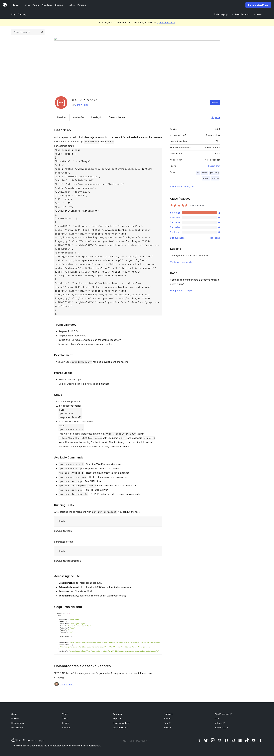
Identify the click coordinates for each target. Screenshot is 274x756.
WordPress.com (223, 714)
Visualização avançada (182, 186)
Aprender (117, 714)
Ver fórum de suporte (181, 262)
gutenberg (214, 173)
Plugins (65, 723)
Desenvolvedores (121, 723)
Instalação (96, 117)
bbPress (220, 723)
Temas (65, 718)
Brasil (41, 741)
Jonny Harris (81, 104)
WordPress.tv (120, 727)
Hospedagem (17, 723)
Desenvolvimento (118, 117)
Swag (168, 727)
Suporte (215, 117)
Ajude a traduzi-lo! (166, 22)
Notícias (15, 718)
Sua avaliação (177, 237)
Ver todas (214, 237)
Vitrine (65, 714)
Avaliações (78, 117)
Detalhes (62, 117)
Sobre (14, 714)
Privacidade (17, 727)
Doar (167, 723)
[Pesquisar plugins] (42, 32)
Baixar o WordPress (258, 5)
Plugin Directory (19, 14)
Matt (218, 718)
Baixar (214, 102)
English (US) (214, 166)
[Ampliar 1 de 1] (158, 615)
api (198, 173)
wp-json (215, 178)
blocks (204, 173)
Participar (168, 714)
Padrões (66, 727)
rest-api (206, 178)
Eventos (168, 718)
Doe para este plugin (181, 290)
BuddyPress (221, 727)
